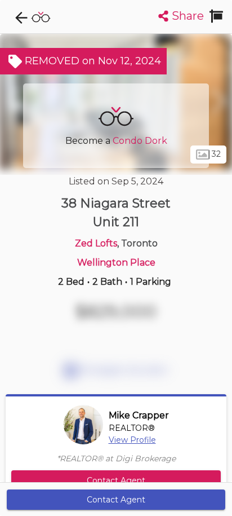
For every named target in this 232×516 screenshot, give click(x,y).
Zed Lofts (96, 243)
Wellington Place (116, 262)
